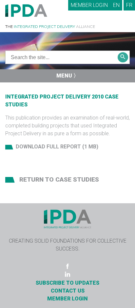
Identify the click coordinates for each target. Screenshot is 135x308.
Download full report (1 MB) (57, 146)
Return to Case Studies (58, 179)
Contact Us (68, 291)
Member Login (89, 5)
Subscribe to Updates (67, 283)
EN (116, 5)
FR (129, 5)
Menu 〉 (67, 76)
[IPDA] (26, 10)
